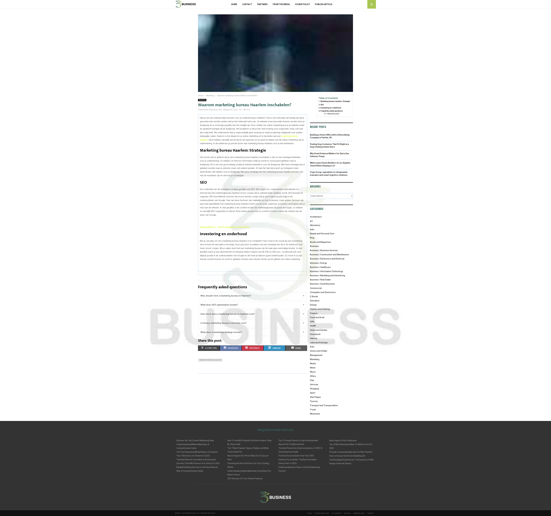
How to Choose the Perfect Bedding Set (347, 456)
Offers (313, 376)
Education (314, 300)
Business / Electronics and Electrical (327, 259)
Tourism (314, 401)
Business (314, 246)
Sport (312, 393)
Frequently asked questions (331, 111)
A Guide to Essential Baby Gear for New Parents (350, 452)
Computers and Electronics (323, 292)
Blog (312, 238)
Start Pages (315, 397)
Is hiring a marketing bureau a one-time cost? (252, 323)
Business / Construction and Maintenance (329, 254)
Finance (313, 313)
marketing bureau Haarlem (210, 360)
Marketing (202, 100)
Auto (312, 229)
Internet (313, 338)
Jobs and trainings (319, 342)
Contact (247, 4)
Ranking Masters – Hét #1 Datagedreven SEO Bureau (225, 227)
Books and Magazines (320, 242)
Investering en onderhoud (330, 108)
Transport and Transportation (324, 405)
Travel (313, 409)
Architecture (316, 217)
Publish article (323, 4)
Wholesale (315, 414)
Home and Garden (318, 330)
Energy (313, 305)
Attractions (315, 225)
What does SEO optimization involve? (252, 305)
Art (311, 221)
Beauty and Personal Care (322, 233)
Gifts (312, 321)
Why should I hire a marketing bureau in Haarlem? (252, 295)
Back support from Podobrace (343, 440)
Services (314, 384)
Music (313, 372)
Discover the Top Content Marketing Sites (195, 440)
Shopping (314, 389)
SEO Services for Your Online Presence (245, 478)
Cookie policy (302, 4)
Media (313, 363)
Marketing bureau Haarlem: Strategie (335, 101)
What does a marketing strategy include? (252, 332)
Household (315, 334)
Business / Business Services (324, 250)
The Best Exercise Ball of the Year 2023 (296, 456)
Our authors (336, 513)
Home (234, 4)
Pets (312, 380)
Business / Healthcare (320, 267)
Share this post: (333, 114)
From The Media (281, 4)
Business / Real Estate (320, 280)
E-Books (314, 296)
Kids (312, 347)
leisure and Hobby (318, 351)
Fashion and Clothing (320, 309)
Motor (313, 368)
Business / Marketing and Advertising (327, 275)
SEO (322, 105)
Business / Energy (318, 263)
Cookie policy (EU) (322, 513)
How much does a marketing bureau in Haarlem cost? (252, 314)
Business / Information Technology (326, 271)
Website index (359, 513)
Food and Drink (317, 317)
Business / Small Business (322, 284)
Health (313, 326)
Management (316, 355)
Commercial (316, 288)
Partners (262, 4)
